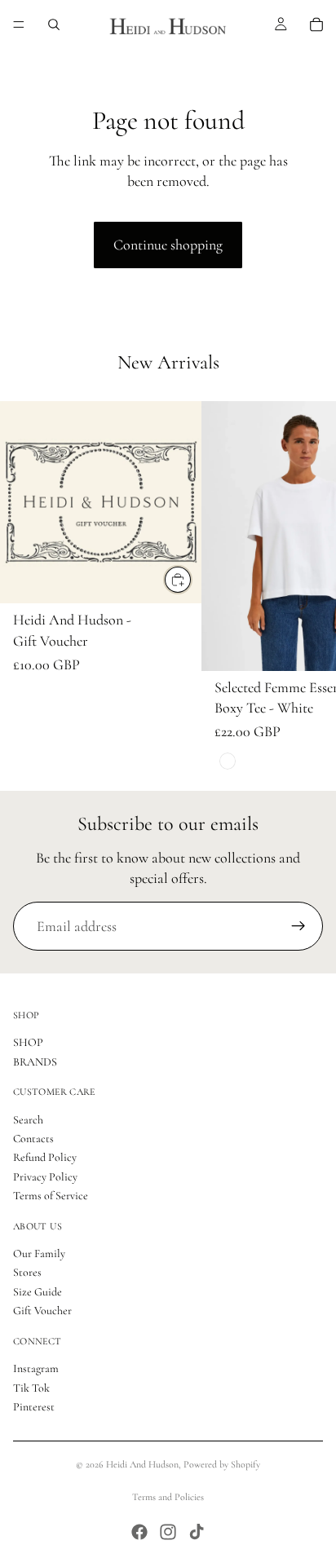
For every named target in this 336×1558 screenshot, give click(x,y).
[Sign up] (298, 926)
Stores (27, 1273)
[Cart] (316, 24)
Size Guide (37, 1292)
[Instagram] (168, 1532)
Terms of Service (50, 1196)
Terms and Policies (168, 1497)
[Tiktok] (196, 1532)
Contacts (33, 1138)
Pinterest (34, 1407)
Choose (191, 580)
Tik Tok (31, 1388)
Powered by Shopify (221, 1464)
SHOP (28, 1042)
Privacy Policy (45, 1177)
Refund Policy (45, 1158)
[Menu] (19, 24)
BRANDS (35, 1062)
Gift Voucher (42, 1310)
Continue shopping (168, 245)
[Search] (54, 24)
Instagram (36, 1368)
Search (28, 1120)
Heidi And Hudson (142, 1464)
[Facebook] (139, 1532)
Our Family (39, 1253)
